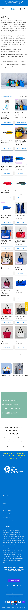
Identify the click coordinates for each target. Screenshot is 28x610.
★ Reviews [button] (26, 306)
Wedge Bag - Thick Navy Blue (20, 216)
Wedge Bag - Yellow (6, 140)
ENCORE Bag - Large (20, 290)
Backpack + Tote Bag (6, 266)
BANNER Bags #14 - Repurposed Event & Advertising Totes (6, 292)
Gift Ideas (4, 375)
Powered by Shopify (21, 607)
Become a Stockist (8, 507)
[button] (3, 9)
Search (5, 500)
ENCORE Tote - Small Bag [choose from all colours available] (20, 141)
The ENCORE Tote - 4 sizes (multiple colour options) (20, 114)
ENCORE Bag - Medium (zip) (7, 341)
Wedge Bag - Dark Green (19, 191)
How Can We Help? (8, 521)
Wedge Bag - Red (5, 190)
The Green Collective (11, 607)
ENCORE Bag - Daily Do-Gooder (6, 241)
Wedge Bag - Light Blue (19, 167)
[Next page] (20, 354)
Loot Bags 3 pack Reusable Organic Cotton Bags (5, 114)
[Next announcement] (25, 3)
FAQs (4, 503)
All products (6, 517)
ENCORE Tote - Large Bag (6, 167)
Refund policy (7, 510)
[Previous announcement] (3, 3)
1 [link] (7, 354)
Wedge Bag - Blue (6, 215)
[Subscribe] (23, 446)
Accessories (17, 375)
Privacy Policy (7, 514)
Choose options (21, 122)
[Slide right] (17, 382)
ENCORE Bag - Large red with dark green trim (20, 241)
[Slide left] (10, 382)
